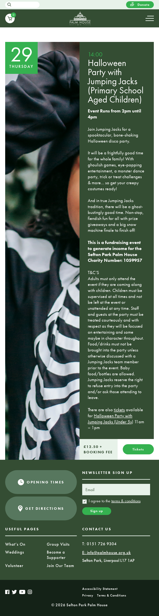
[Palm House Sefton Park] (80, 18)
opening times (45, 482)
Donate (143, 4)
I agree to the (115, 501)
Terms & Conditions (111, 595)
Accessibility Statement (100, 589)
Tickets (138, 449)
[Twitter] (14, 592)
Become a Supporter (56, 554)
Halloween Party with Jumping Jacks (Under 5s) (110, 419)
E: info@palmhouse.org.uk (106, 552)
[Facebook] (7, 592)
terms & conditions (126, 501)
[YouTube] (22, 592)
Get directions (44, 508)
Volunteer (14, 565)
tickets (119, 410)
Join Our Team (60, 565)
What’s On (15, 544)
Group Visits (58, 544)
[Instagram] (30, 592)
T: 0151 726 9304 (99, 543)
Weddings (14, 552)
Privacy (87, 595)
